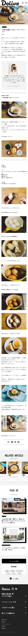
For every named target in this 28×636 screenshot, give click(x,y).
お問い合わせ (4, 619)
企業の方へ (4, 626)
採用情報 (3, 628)
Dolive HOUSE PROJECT (6, 545)
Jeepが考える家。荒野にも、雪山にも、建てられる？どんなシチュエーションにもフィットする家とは (13, 520)
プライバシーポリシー (6, 624)
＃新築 (7, 571)
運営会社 (3, 621)
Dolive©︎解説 (4, 516)
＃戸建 (12, 571)
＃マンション (19, 571)
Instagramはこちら (17, 86)
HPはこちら (9, 86)
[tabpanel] (14, 471)
